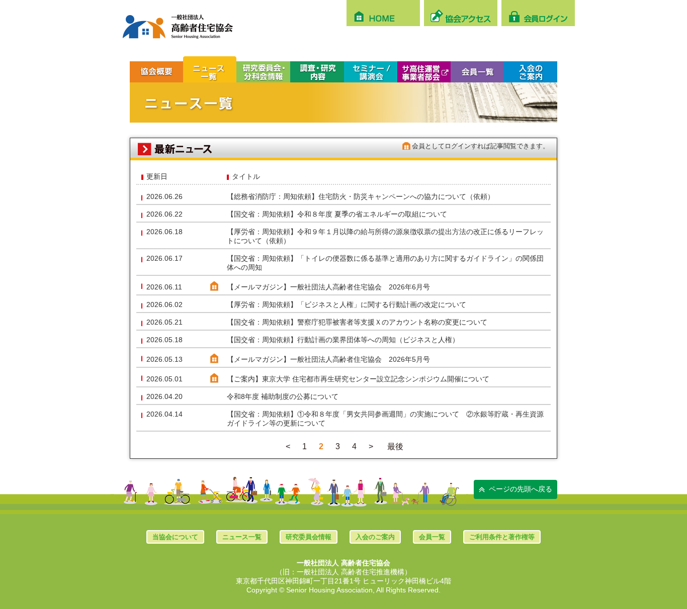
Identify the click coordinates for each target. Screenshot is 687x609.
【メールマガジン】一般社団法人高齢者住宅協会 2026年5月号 (328, 359)
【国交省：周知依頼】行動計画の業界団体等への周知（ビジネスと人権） (343, 340)
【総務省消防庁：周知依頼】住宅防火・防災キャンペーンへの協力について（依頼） (360, 196)
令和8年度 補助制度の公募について (282, 396)
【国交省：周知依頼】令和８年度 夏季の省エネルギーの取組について (337, 214)
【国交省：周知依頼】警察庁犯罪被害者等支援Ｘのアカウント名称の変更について (360, 322)
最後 (395, 446)
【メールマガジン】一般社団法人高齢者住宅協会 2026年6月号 (328, 287)
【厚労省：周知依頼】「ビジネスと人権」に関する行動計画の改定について (346, 304)
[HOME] (383, 13)
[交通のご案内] (460, 13)
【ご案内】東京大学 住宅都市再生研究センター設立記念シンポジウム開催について (358, 379)
